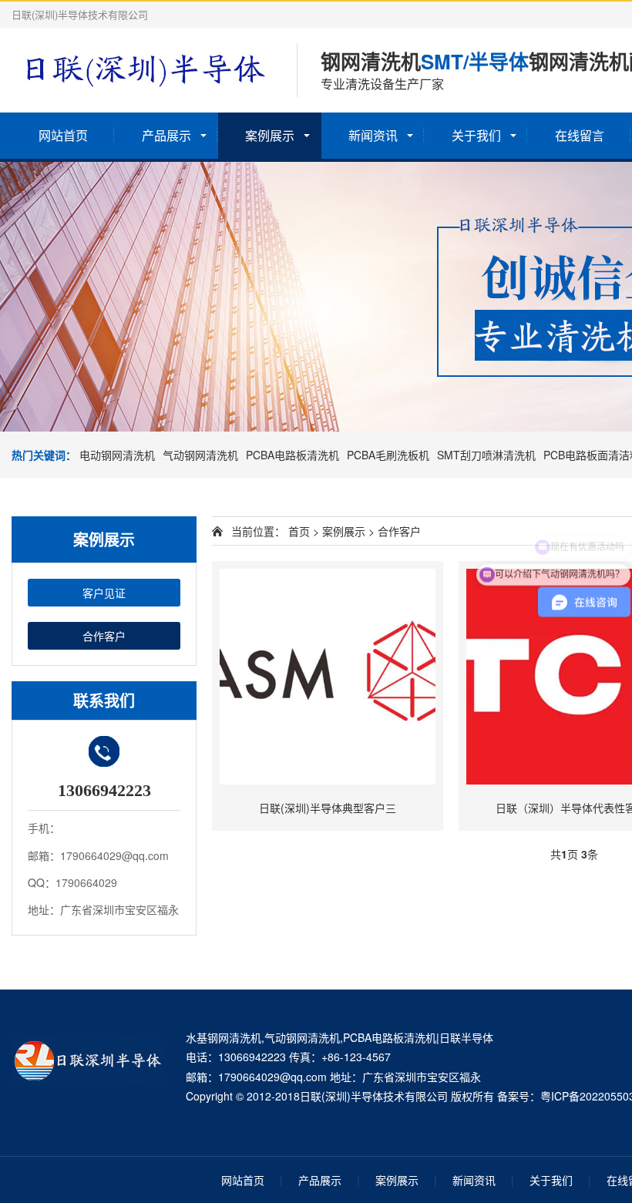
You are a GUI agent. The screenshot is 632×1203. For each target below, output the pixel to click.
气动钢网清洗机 (200, 454)
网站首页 (63, 135)
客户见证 (104, 592)
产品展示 (166, 135)
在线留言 (579, 135)
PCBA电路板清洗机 (292, 454)
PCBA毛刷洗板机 (388, 454)
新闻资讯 (373, 135)
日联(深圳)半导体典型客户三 (327, 807)
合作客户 (104, 636)
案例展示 (269, 135)
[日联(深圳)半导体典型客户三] (327, 677)
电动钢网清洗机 (117, 454)
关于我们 (476, 135)
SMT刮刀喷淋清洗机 (486, 454)
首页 (299, 531)
